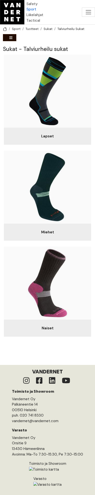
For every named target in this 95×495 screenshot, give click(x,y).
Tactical (33, 20)
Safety (32, 3)
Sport (31, 9)
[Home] (12, 12)
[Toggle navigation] (88, 12)
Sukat (48, 29)
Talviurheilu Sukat (70, 29)
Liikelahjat (34, 14)
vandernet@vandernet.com (35, 421)
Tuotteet (32, 29)
